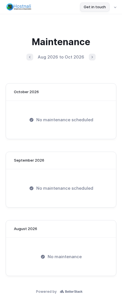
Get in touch (95, 7)
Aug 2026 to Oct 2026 (61, 57)
